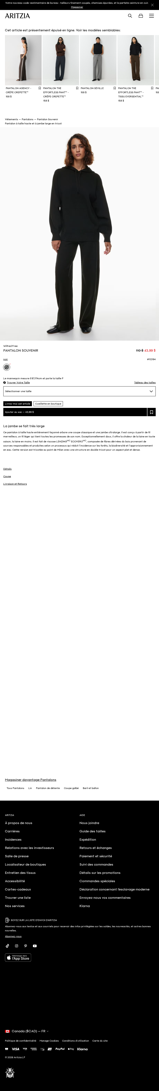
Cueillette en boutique (48, 403)
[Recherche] (130, 16)
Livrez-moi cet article (17, 403)
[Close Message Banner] (152, 5)
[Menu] (151, 16)
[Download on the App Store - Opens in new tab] (79, 957)
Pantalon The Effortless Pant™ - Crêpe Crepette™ (56, 92)
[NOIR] (6, 367)
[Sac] (141, 16)
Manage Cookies (49, 1041)
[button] (16, 382)
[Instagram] (16, 945)
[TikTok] (7, 945)
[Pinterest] (25, 945)
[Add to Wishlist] (40, 88)
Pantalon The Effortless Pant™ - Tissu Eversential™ (131, 92)
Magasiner (77, 7)
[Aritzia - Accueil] (17, 15)
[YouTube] (34, 945)
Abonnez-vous (13, 936)
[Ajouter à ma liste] (151, 412)
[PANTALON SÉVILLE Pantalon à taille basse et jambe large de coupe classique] (98, 60)
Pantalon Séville (92, 88)
